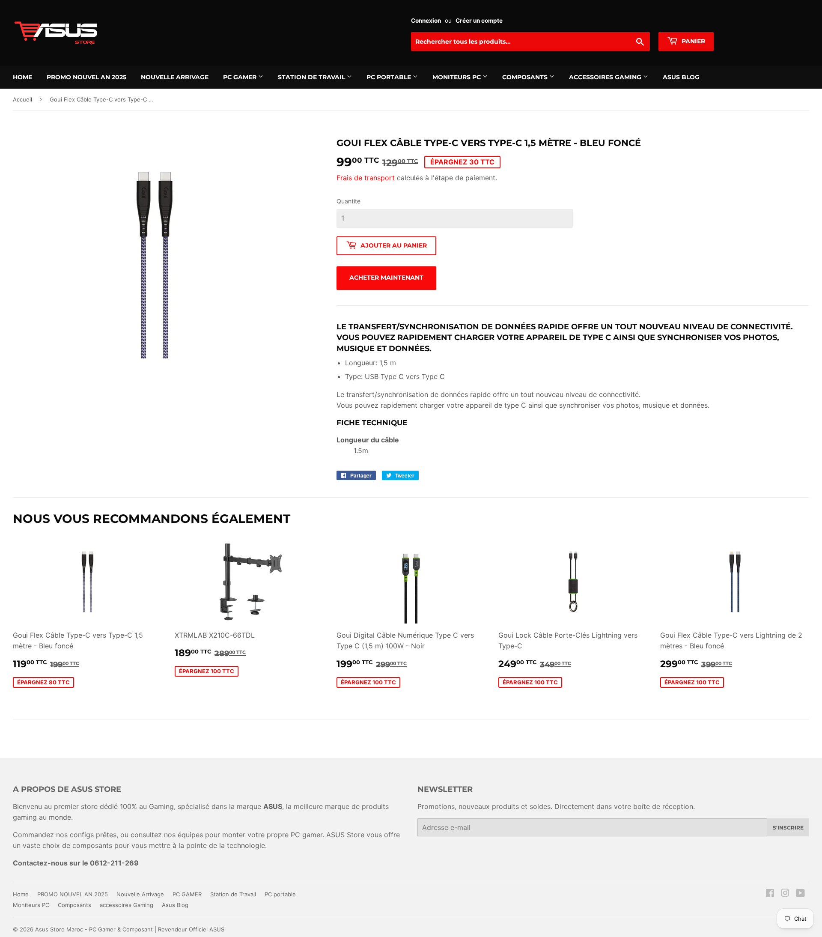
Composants (525, 77)
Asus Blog (681, 77)
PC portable (389, 77)
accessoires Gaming (606, 77)
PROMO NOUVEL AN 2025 (86, 77)
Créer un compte (479, 20)
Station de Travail (312, 77)
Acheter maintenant (386, 277)
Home (22, 77)
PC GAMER (240, 77)
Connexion (426, 20)
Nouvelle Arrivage (174, 77)
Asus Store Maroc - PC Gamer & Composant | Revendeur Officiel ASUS (129, 929)
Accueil (22, 99)
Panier (692, 41)
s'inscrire (788, 827)
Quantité (348, 201)
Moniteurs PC (457, 77)
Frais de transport (366, 177)
